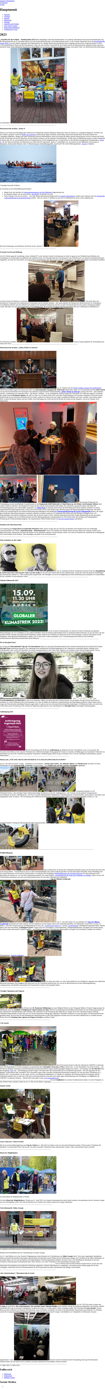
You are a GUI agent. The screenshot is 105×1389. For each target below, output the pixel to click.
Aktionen (7, 16)
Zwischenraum (73, 925)
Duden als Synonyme (29, 134)
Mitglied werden (9, 1378)
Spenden (7, 22)
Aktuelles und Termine (11, 24)
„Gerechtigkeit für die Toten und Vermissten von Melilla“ (72, 875)
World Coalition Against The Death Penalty (87, 388)
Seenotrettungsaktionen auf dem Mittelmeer (38, 192)
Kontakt (6, 18)
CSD (11, 1070)
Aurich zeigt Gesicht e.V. (53, 925)
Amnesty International (67, 196)
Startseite (7, 15)
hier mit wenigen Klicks (66, 519)
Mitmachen (7, 20)
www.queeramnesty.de (51, 1078)
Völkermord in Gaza (10, 29)
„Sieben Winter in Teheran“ (70, 391)
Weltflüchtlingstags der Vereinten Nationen (68, 873)
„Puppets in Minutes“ (17, 955)
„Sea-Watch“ (35, 194)
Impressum (7, 1374)
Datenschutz (8, 1376)
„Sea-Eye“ (84, 144)
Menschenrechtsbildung (11, 27)
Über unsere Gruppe (10, 26)
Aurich (2, 4)
